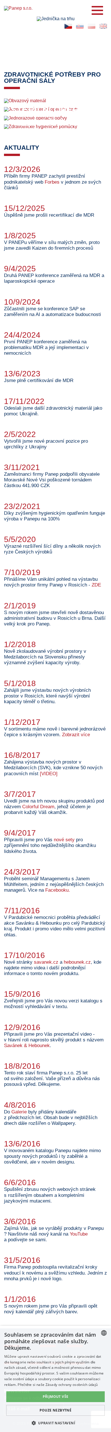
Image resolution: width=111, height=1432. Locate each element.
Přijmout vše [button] (56, 1396)
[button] (55, 1422)
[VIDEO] (48, 773)
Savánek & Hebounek (27, 1045)
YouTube (79, 1234)
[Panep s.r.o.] (55, 8)
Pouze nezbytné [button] (56, 1410)
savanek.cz (46, 962)
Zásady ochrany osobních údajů (72, 1384)
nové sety (64, 839)
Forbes (52, 182)
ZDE (96, 585)
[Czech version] (68, 26)
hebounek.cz (77, 962)
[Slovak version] (80, 26)
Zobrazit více (76, 734)
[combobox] (104, 1333)
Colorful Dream (38, 806)
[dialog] (55, 1379)
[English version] (103, 26)
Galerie (19, 1112)
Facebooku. (57, 890)
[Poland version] (91, 26)
